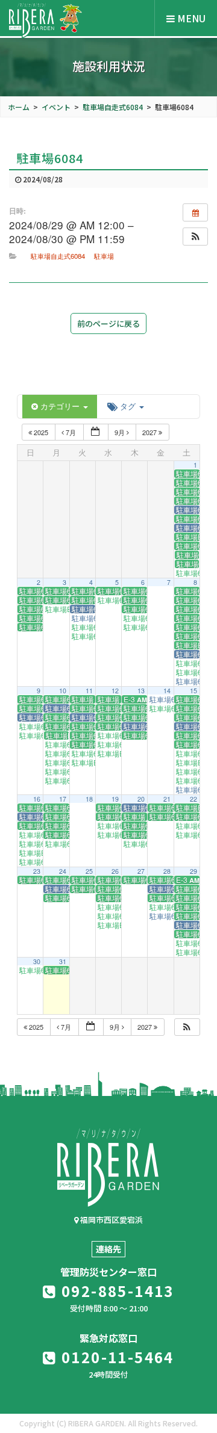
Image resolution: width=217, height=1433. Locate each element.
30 (36, 961)
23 (36, 871)
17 (62, 798)
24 (62, 871)
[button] (195, 236)
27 (141, 871)
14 (167, 690)
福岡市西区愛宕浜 (110, 1219)
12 (115, 690)
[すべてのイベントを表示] (195, 212)
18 (89, 798)
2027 (150, 432)
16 (36, 798)
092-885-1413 (115, 1290)
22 (193, 798)
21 (167, 798)
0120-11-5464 (115, 1356)
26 (115, 871)
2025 (41, 432)
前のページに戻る (108, 323)
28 (167, 871)
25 (89, 871)
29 (193, 871)
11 (89, 690)
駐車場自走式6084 (58, 256)
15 (193, 690)
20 (141, 798)
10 (62, 690)
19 (115, 798)
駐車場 (104, 256)
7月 (71, 432)
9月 (121, 432)
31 (62, 961)
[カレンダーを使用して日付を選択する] (95, 432)
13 (141, 690)
